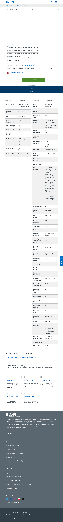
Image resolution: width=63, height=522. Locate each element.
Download (12, 45)
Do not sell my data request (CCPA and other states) (21, 515)
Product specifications (16, 73)
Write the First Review (29, 65)
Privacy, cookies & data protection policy (17, 512)
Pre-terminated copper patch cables (16, 5)
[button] (33, 80)
